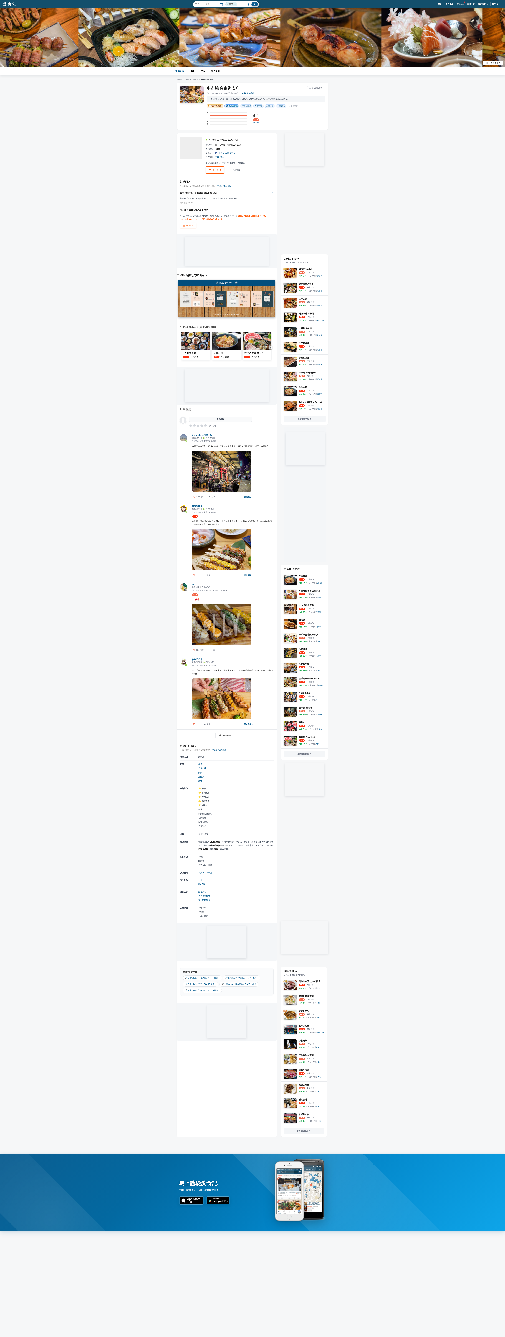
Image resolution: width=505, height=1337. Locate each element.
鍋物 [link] (200, 781)
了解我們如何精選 (247, 93)
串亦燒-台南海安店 (226, 153)
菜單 (192, 71)
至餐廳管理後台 (233, 315)
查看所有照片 (494, 63)
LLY (194, 584)
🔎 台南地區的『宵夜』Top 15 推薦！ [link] (200, 984)
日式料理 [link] (202, 768)
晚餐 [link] (269, 106)
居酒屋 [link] (246, 106)
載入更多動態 (225, 735)
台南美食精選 (216, 106)
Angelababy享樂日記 (202, 435)
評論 (203, 71)
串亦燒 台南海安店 (223, 88)
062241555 (219, 157)
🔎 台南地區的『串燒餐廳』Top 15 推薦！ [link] (202, 978)
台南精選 (187, 80)
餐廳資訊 (179, 71)
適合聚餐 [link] (202, 892)
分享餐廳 (236, 170)
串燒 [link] (200, 764)
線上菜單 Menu (226, 282)
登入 (440, 4)
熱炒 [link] (200, 772)
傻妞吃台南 (197, 659)
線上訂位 (217, 170)
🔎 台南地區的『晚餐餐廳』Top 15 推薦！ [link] (239, 984)
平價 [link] (200, 880)
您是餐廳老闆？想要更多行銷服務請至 (225, 163)
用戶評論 (185, 409)
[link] (315, 276)
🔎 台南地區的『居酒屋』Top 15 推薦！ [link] (241, 978)
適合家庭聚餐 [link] (204, 900)
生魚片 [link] (201, 777)
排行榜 (495, 4)
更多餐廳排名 (303, 419)
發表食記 (449, 4)
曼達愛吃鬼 (197, 506)
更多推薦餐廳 (303, 754)
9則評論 (256, 122)
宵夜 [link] (258, 106)
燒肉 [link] (281, 106)
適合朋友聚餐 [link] (204, 896)
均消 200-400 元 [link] (205, 872)
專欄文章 (471, 4)
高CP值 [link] (201, 884)
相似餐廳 (215, 71)
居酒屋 (195, 80)
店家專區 (482, 4)
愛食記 (179, 80)
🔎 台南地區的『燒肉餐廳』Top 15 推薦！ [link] (202, 990)
